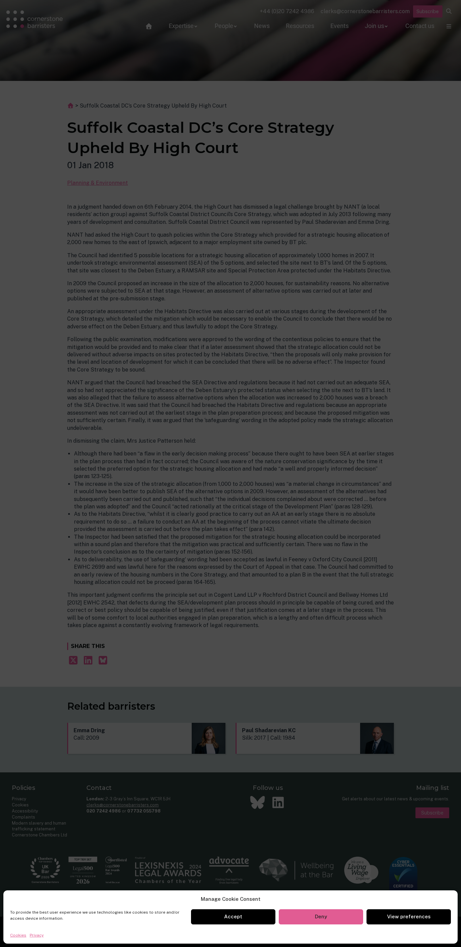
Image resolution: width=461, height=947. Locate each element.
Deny (321, 916)
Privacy (37, 935)
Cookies (18, 935)
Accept (233, 916)
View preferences (409, 916)
